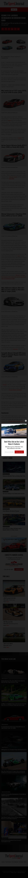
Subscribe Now (19, 452)
